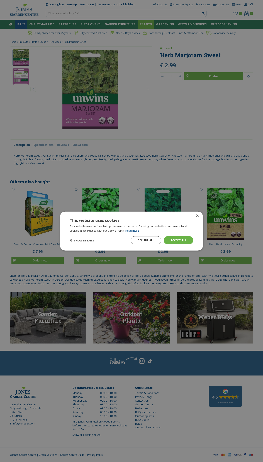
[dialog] (131, 231)
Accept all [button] (178, 240)
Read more (132, 230)
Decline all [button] (146, 240)
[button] (82, 240)
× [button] (197, 215)
